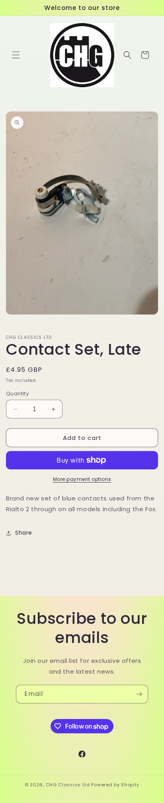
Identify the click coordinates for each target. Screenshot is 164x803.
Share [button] (23, 533)
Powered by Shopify (115, 785)
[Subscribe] (139, 694)
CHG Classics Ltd (68, 785)
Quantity (17, 393)
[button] (16, 55)
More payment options (82, 479)
